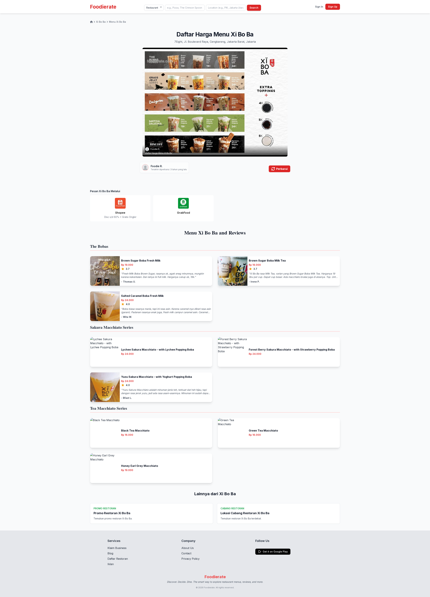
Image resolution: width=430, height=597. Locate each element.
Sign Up (332, 6)
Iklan (111, 564)
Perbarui (282, 168)
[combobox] (185, 8)
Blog (110, 553)
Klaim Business (117, 548)
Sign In (319, 6)
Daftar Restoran (118, 558)
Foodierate (103, 7)
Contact (186, 553)
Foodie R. (155, 149)
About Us (187, 548)
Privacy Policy (190, 558)
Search (254, 7)
